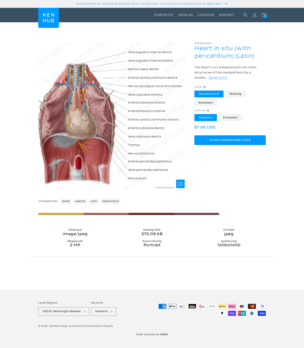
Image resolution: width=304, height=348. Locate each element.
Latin (94, 201)
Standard (206, 117)
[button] (245, 15)
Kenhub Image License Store (67, 326)
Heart (66, 201)
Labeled (80, 201)
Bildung (236, 94)
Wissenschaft (209, 94)
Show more (218, 77)
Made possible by (152, 334)
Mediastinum (110, 201)
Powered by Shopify (100, 326)
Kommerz (206, 102)
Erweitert (230, 117)
